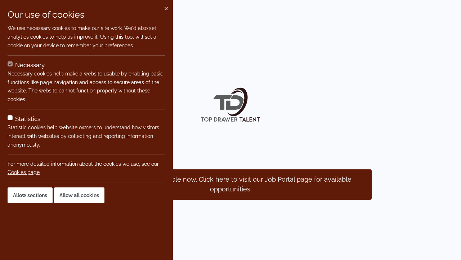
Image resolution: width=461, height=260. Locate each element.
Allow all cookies (79, 195)
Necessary (30, 65)
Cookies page (24, 172)
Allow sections (30, 195)
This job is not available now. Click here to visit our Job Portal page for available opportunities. (231, 184)
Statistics (27, 118)
